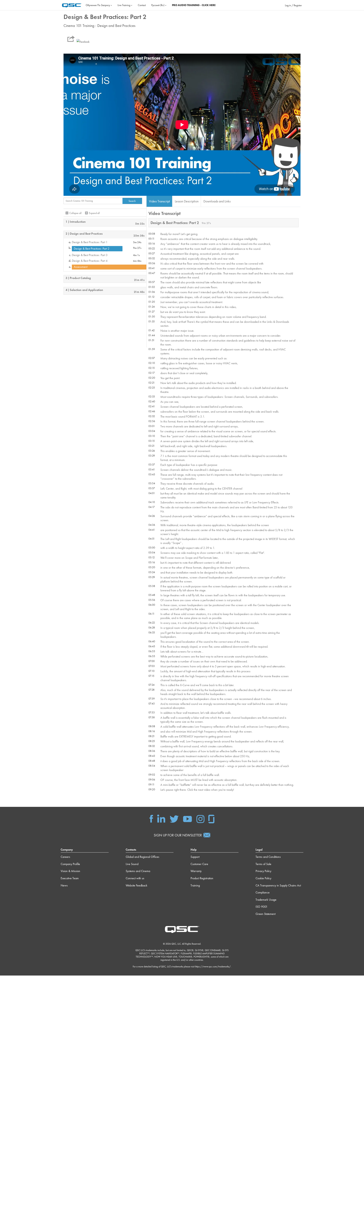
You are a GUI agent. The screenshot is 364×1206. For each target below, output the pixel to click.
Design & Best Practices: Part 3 (89, 255)
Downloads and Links (217, 201)
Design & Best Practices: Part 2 (91, 249)
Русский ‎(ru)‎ (158, 5)
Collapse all (75, 213)
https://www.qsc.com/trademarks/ (213, 966)
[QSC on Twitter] (174, 818)
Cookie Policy (263, 878)
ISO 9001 (262, 907)
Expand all (94, 213)
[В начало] (72, 4)
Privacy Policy (263, 871)
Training (195, 885)
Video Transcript (159, 201)
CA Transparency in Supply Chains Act (278, 885)
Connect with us (135, 878)
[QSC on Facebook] (151, 818)
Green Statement (265, 914)
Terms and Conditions (268, 857)
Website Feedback (136, 885)
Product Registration (202, 878)
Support (195, 857)
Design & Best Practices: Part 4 (89, 261)
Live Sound (132, 864)
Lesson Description (186, 201)
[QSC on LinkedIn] (161, 818)
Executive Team (70, 878)
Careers (65, 857)
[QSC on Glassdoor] (211, 818)
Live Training (124, 5)
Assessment (80, 267)
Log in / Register (293, 5)
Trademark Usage (266, 900)
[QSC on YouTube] (187, 818)
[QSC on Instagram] (200, 818)
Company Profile (70, 864)
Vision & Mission (70, 871)
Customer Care (199, 864)
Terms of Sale (263, 864)
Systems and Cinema (138, 871)
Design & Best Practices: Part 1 (89, 242)
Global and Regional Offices (142, 857)
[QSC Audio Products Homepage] (182, 929)
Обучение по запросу (98, 5)
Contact (142, 5)
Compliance (263, 892)
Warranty (196, 871)
